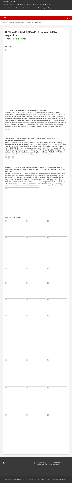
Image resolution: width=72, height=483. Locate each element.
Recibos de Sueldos (32, 4)
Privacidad (49, 4)
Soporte (42, 4)
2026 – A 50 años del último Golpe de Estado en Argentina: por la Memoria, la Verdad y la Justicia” (30, 8)
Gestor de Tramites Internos (17, 4)
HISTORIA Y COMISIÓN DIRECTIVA (15, 39)
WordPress (62, 479)
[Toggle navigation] (5, 18)
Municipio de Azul (21, 479)
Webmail (5, 4)
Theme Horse (40, 479)
